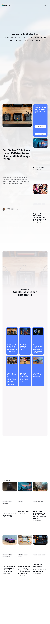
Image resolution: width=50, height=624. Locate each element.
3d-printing (5, 501)
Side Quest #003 (23, 511)
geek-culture (5, 503)
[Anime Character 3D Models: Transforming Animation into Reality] (38, 341)
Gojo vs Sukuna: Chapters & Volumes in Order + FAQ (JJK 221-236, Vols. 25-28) (39, 217)
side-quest (36, 157)
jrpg (42, 501)
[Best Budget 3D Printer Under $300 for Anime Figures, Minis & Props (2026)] (12, 341)
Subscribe (40, 134)
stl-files (10, 554)
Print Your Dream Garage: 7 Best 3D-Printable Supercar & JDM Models (9, 569)
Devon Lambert (10, 208)
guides (39, 204)
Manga (43, 204)
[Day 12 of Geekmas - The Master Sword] (38, 371)
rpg (39, 501)
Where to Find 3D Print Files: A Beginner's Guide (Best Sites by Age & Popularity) (24, 570)
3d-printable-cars (6, 556)
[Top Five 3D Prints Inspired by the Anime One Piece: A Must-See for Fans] (25, 371)
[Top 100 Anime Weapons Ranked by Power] (25, 341)
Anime (35, 204)
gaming (35, 501)
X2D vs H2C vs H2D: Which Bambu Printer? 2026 (9, 515)
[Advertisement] (25, 93)
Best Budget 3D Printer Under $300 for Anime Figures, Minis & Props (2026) (16, 155)
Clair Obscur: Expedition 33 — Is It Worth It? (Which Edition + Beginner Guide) (40, 515)
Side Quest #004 (38, 168)
